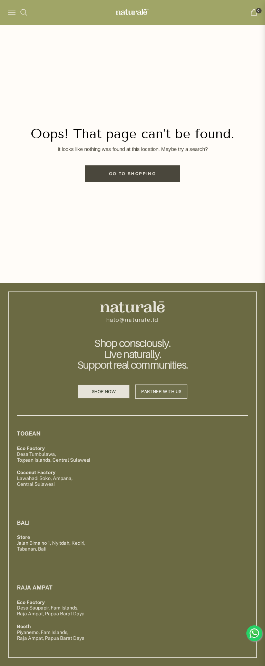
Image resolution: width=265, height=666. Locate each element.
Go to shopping (132, 173)
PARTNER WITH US (161, 391)
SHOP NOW (104, 391)
